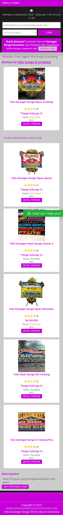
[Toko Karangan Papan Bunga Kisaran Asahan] (31, 239)
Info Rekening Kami (15, 486)
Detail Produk (31, 124)
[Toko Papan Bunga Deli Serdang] (31, 370)
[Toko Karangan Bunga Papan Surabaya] (31, 98)
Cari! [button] (49, 32)
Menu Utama (11, 3)
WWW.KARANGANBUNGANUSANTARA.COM (31, 508)
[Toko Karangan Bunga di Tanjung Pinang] (31, 435)
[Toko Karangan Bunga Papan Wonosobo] (31, 305)
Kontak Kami (47, 48)
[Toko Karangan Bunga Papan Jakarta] (31, 174)
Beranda (7, 56)
